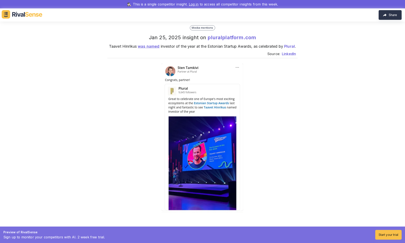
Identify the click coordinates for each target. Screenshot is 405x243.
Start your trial (388, 234)
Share (393, 15)
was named (148, 46)
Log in (194, 4)
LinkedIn (289, 54)
